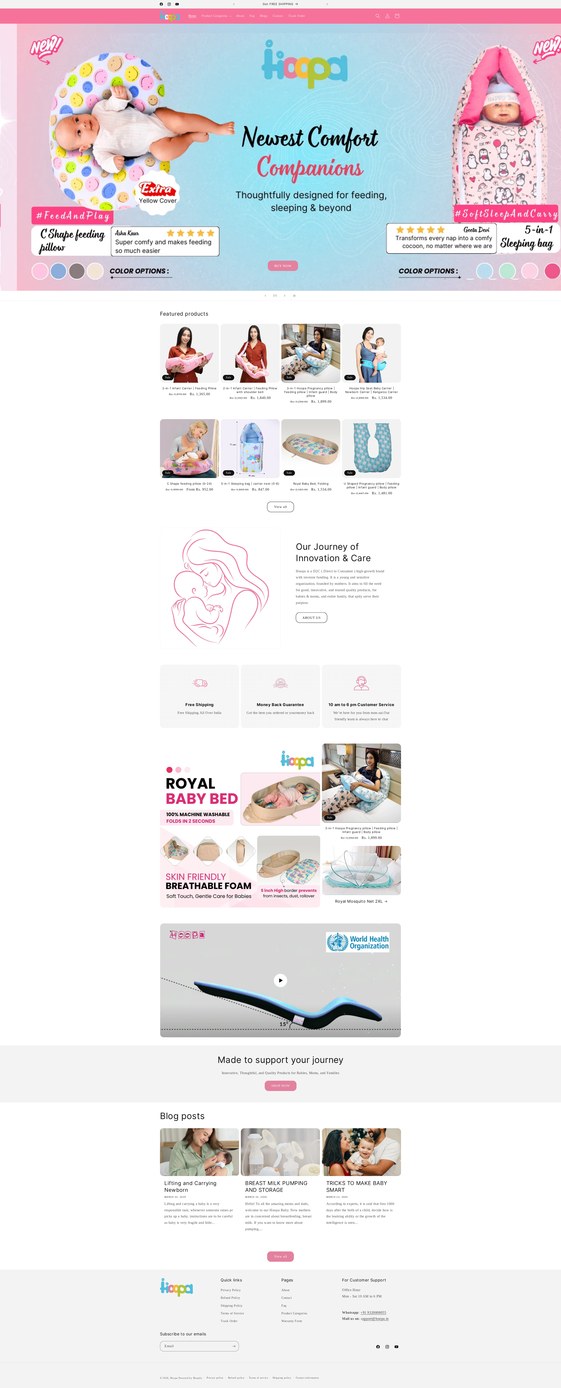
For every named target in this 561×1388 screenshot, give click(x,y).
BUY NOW (280, 266)
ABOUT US (311, 617)
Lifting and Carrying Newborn (190, 1186)
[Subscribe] (234, 1346)
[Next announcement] (327, 4)
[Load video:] (280, 980)
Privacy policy (215, 1378)
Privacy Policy (231, 1290)
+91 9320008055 (373, 1312)
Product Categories (294, 1313)
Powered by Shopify (190, 1378)
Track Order (229, 1321)
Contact (286, 1298)
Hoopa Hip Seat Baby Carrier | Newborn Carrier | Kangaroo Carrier (371, 390)
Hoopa (174, 1378)
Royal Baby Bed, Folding (311, 483)
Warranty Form (291, 1321)
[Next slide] (284, 296)
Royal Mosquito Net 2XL (359, 901)
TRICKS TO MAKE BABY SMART (356, 1186)
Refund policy (236, 1378)
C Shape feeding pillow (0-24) (189, 483)
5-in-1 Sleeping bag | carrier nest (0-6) (250, 483)
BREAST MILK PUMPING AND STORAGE (276, 1186)
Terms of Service (232, 1313)
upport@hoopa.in (375, 1319)
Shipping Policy (232, 1305)
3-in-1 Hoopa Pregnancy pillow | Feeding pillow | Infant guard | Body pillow (310, 391)
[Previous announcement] (234, 4)
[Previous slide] (265, 296)
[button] (216, 16)
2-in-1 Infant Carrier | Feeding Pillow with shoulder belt (250, 390)
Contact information (307, 1378)
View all (280, 507)
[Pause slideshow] (295, 296)
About (285, 1290)
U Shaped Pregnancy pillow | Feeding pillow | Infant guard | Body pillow (371, 485)
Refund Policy (230, 1298)
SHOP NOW (280, 1086)
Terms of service (258, 1378)
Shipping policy (282, 1378)
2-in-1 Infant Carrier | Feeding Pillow (189, 388)
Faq (283, 1305)
